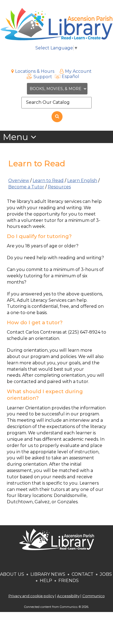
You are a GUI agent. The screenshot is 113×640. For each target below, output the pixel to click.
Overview (18, 180)
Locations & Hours (34, 71)
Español (70, 76)
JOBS (105, 574)
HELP (46, 580)
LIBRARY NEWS (47, 574)
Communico (93, 596)
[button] (19, 137)
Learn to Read (48, 180)
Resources (59, 186)
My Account (78, 71)
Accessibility (68, 596)
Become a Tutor (26, 186)
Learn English (82, 180)
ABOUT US (12, 574)
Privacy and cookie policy (31, 596)
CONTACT (83, 574)
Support (42, 76)
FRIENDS (68, 580)
